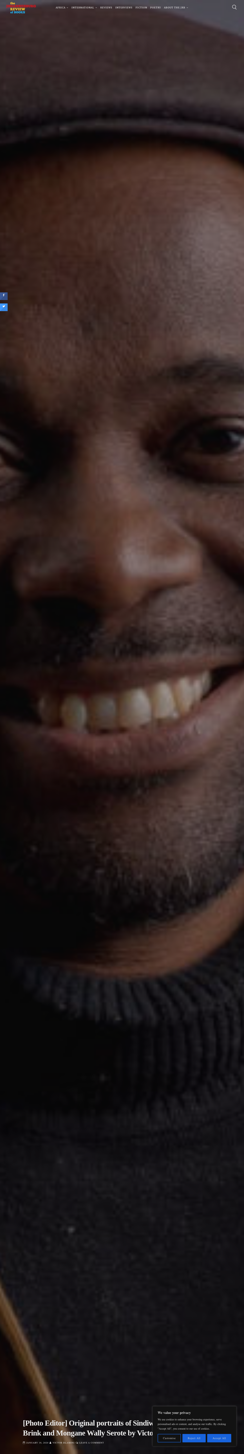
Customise (169, 1438)
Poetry (155, 7)
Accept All (219, 1438)
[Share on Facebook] (4, 299)
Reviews (106, 7)
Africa (60, 7)
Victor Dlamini (64, 1442)
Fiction (141, 7)
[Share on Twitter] (4, 310)
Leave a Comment (91, 1442)
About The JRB (174, 7)
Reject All (194, 1438)
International (82, 7)
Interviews (123, 7)
